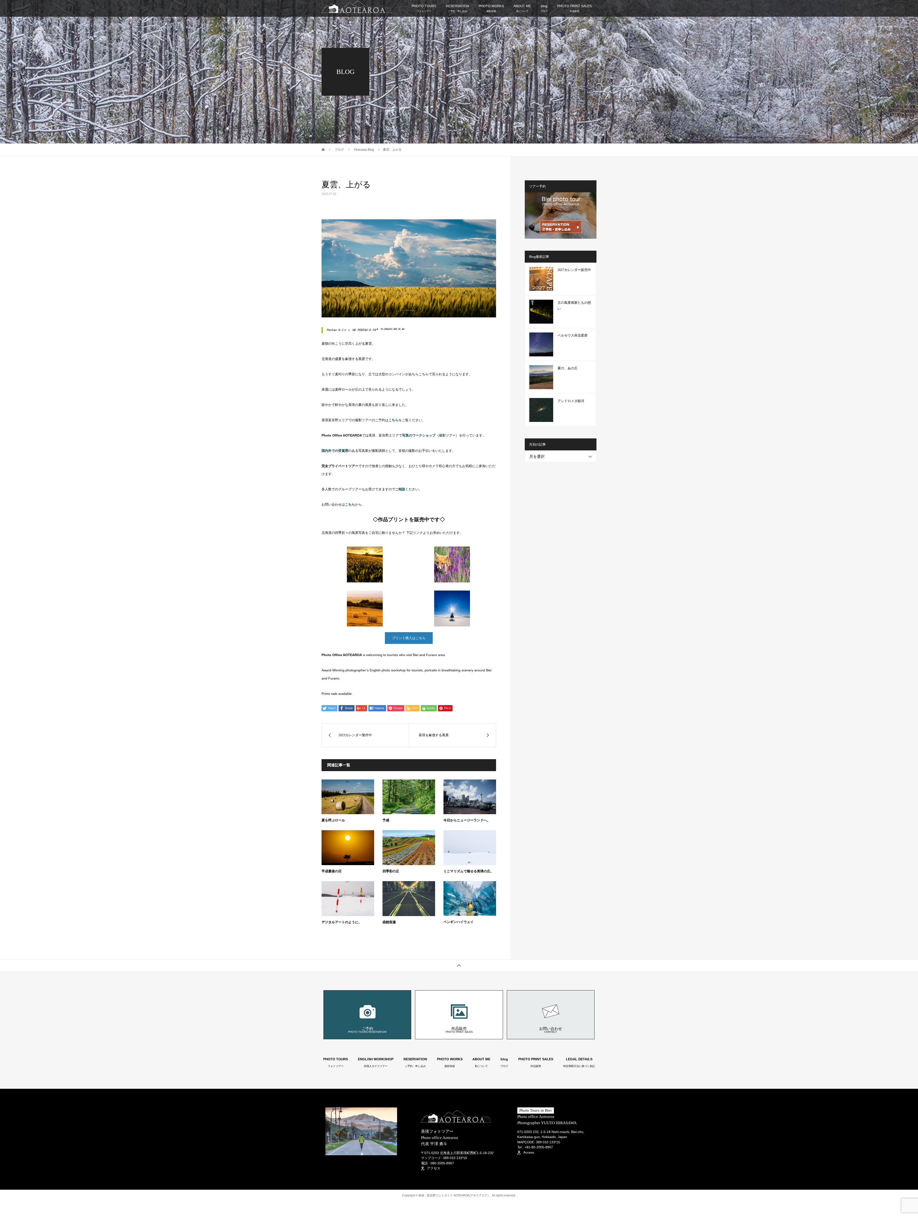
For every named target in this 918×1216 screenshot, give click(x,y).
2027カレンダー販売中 (574, 270)
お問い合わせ (550, 1030)
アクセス (433, 1168)
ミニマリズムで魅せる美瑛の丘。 (468, 871)
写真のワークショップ (419, 435)
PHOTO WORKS (491, 8)
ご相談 (400, 489)
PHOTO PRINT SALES (574, 8)
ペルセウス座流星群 (572, 335)
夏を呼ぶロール (333, 820)
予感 (385, 820)
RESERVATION (457, 8)
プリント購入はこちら (409, 638)
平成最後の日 (332, 871)
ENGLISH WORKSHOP (375, 1062)
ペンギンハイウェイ (458, 922)
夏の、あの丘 (567, 368)
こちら (350, 504)
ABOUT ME (522, 8)
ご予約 (367, 1030)
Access (528, 1152)
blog (544, 8)
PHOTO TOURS (424, 8)
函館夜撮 (389, 922)
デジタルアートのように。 (342, 922)
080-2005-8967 (442, 1163)
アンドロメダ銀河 (570, 401)
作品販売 (459, 1030)
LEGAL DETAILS (579, 1062)
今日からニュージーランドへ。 (466, 820)
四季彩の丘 (390, 871)
